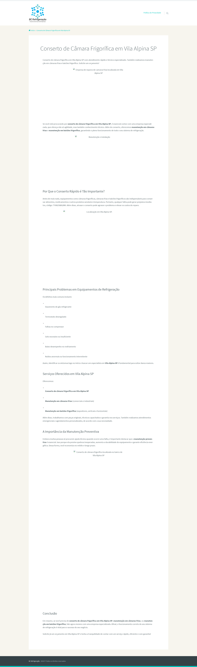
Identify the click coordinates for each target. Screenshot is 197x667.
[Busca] (165, 10)
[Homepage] (38, 13)
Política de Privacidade (152, 13)
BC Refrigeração (34, 661)
